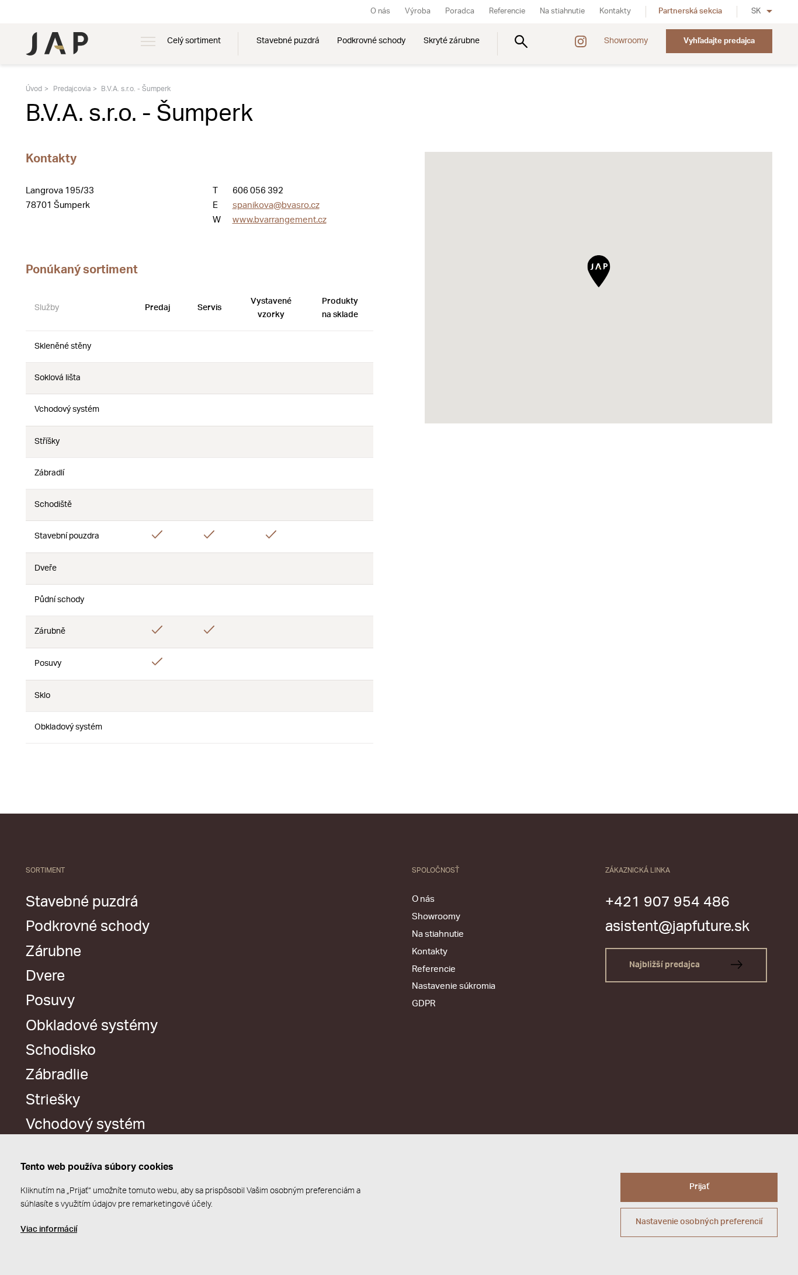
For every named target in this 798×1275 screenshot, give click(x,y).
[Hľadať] (521, 41)
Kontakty (615, 11)
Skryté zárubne (452, 41)
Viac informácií (48, 1229)
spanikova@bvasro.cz (276, 205)
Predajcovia (72, 88)
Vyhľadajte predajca (719, 41)
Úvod (34, 88)
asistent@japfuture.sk (677, 926)
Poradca (459, 11)
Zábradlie (57, 1075)
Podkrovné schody (371, 41)
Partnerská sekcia (690, 11)
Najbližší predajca (665, 965)
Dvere (45, 976)
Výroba (418, 11)
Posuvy (50, 1000)
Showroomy (626, 41)
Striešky (53, 1100)
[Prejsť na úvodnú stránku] (57, 43)
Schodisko (61, 1050)
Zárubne (53, 951)
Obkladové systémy (92, 1026)
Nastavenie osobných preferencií (699, 1222)
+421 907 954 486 (667, 902)
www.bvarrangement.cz (280, 220)
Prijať (699, 1187)
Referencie (507, 11)
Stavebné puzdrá (288, 41)
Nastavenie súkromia (453, 986)
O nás (380, 11)
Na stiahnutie (562, 11)
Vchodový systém (85, 1124)
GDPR (423, 1003)
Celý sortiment (194, 41)
